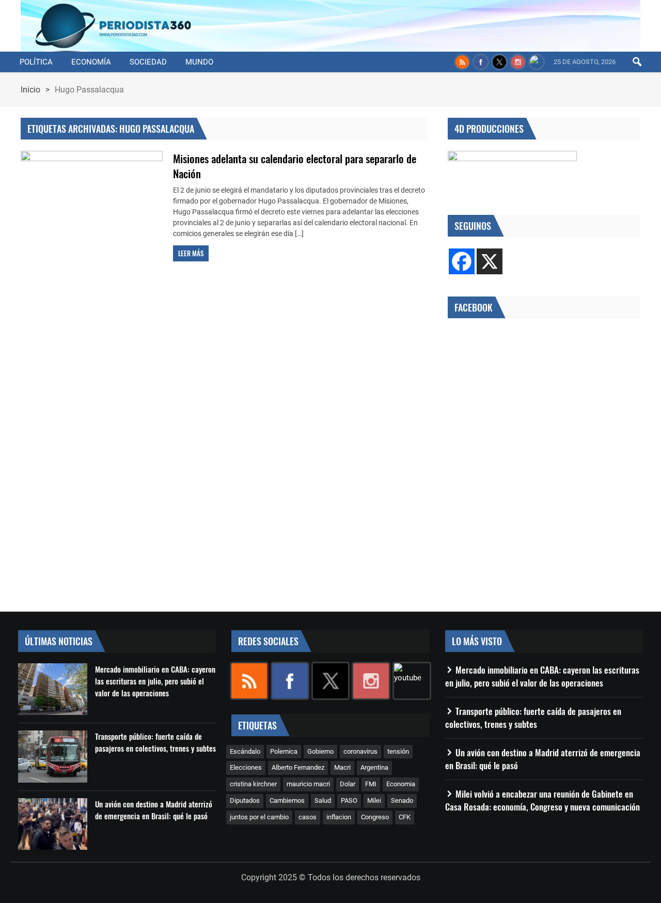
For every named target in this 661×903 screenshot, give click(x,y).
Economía (91, 62)
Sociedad (148, 62)
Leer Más (190, 253)
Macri (342, 767)
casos (307, 817)
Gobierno (320, 751)
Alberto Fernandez (298, 767)
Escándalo (245, 751)
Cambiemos (287, 800)
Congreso (375, 817)
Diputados (245, 800)
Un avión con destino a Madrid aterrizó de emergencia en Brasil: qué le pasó (153, 809)
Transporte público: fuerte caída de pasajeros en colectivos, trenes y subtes (155, 742)
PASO (349, 800)
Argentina (374, 767)
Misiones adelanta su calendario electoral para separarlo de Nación (294, 166)
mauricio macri (308, 784)
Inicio (30, 90)
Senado (402, 800)
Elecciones (246, 767)
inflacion (338, 817)
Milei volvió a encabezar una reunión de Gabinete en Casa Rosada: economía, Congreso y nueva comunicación (542, 800)
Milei (374, 800)
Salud (322, 800)
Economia (400, 784)
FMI (370, 784)
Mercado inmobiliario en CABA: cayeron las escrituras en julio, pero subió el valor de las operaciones (155, 680)
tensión (398, 751)
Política (36, 62)
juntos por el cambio (259, 817)
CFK (405, 817)
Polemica (283, 751)
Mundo (199, 62)
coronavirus (360, 751)
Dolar (347, 784)
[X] (489, 261)
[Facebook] (462, 261)
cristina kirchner (253, 784)
